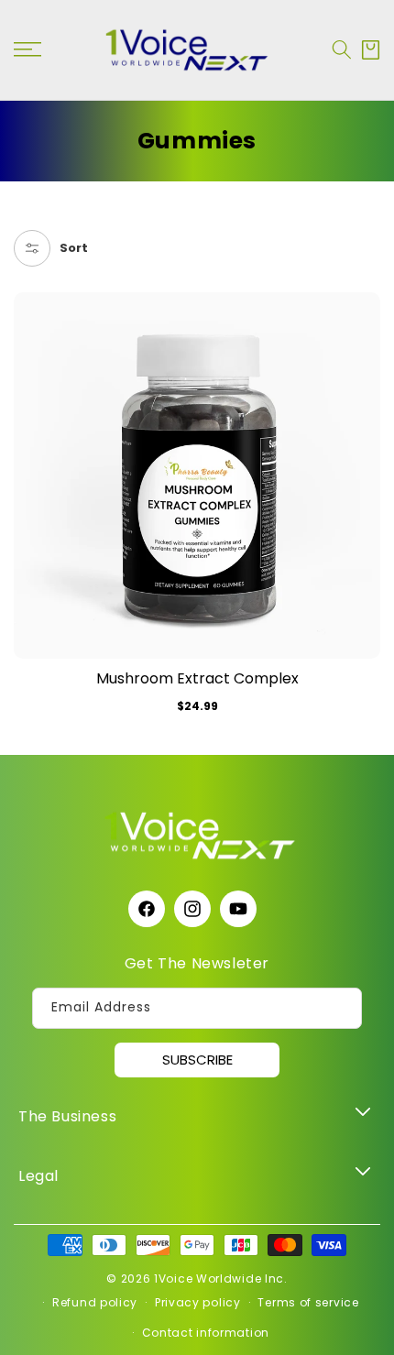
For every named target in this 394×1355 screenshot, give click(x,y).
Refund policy (94, 1302)
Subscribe (197, 1059)
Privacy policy (198, 1302)
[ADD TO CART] (365, 351)
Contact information (205, 1332)
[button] (342, 49)
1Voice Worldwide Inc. (221, 1278)
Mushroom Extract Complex (197, 679)
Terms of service (307, 1302)
